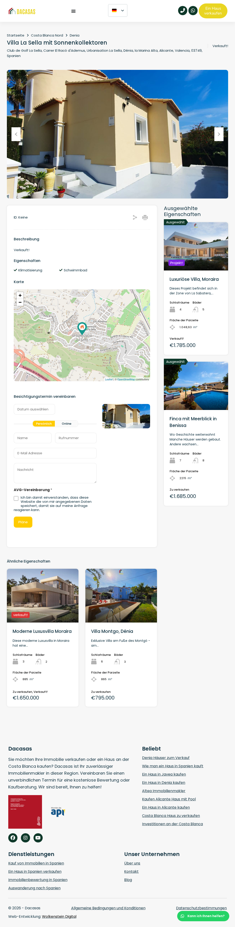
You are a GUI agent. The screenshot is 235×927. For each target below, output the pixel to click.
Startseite (15, 35)
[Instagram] (25, 837)
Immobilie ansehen (196, 260)
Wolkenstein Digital (59, 916)
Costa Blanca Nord (47, 35)
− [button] (20, 302)
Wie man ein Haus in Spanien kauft (172, 766)
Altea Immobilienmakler (163, 790)
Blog (128, 879)
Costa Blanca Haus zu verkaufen (171, 815)
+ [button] (20, 295)
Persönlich (44, 423)
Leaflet (109, 379)
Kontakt (131, 871)
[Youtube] (38, 837)
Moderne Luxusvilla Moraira (42, 631)
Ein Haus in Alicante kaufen (166, 807)
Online (66, 423)
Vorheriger (16, 134)
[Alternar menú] (73, 11)
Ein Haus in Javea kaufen (164, 774)
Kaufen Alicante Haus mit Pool (169, 799)
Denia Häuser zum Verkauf (166, 757)
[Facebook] (12, 837)
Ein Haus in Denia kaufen (163, 782)
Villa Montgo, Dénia (112, 631)
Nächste (219, 134)
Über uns (132, 863)
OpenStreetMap (126, 379)
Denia (74, 35)
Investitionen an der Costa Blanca (172, 824)
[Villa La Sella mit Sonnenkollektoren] (82, 328)
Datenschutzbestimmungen (201, 908)
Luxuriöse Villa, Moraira (194, 279)
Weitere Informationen (43, 611)
